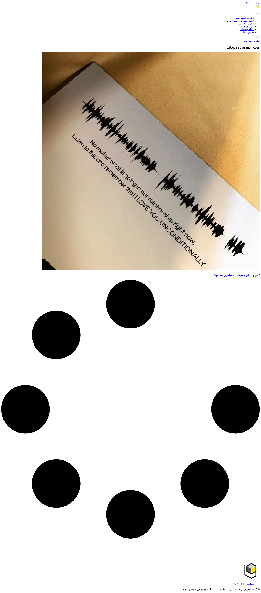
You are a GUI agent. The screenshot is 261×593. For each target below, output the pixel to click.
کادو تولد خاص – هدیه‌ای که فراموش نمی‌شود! (237, 275)
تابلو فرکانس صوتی (244, 18)
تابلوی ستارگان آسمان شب (240, 20)
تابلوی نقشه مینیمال (244, 23)
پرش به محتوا (253, 2)
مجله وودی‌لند (247, 29)
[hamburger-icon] (258, 13)
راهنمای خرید (247, 26)
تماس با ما (248, 32)
